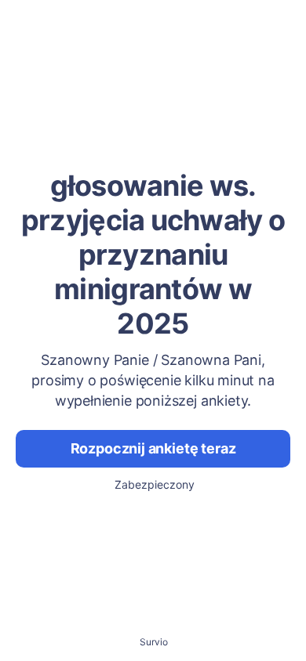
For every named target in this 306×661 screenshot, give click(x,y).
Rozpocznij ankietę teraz (153, 448)
